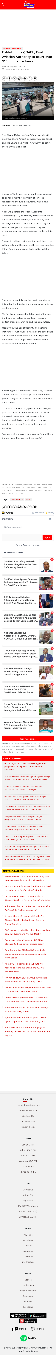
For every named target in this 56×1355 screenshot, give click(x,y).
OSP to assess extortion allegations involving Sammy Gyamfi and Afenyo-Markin (28, 932)
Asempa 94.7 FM (28, 1161)
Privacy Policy (28, 1127)
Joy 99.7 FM (28, 1144)
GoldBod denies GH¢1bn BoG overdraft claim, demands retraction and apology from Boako (25, 954)
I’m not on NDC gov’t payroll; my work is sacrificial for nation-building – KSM (26, 979)
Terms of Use (28, 1121)
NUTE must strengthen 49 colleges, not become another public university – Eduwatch (26, 849)
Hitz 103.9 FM (28, 1155)
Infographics (28, 1262)
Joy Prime (28, 1200)
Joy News (28, 1189)
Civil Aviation (17, 500)
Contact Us (28, 1116)
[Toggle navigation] (50, 5)
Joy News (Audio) (28, 1217)
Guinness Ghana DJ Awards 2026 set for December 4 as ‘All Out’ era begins (23, 789)
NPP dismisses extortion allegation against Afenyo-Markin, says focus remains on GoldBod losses (27, 779)
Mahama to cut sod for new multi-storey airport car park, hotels (26, 1009)
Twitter (28, 1245)
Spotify (31, 1338)
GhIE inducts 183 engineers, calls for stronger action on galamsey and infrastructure (25, 799)
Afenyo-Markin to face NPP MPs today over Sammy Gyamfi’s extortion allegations (27, 878)
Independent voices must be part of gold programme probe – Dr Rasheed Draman (23, 819)
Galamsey (28, 1296)
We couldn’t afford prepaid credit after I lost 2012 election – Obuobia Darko (28, 989)
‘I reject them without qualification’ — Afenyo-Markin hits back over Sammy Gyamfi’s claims (25, 920)
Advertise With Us (28, 1110)
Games (28, 1279)
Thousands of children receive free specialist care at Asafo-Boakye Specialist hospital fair (27, 809)
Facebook (28, 1240)
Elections (28, 1307)
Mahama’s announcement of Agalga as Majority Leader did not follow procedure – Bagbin (27, 1031)
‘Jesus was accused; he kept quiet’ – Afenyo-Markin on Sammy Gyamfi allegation (28, 898)
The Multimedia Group (28, 1105)
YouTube (28, 1235)
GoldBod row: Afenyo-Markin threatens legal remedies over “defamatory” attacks (28, 888)
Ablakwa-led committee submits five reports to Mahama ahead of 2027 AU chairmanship (24, 968)
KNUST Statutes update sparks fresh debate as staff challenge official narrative (26, 839)
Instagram (28, 1251)
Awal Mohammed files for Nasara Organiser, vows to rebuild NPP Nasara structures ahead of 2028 (27, 859)
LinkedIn (28, 1256)
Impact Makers (28, 1290)
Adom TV (28, 1195)
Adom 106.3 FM (28, 1150)
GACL (28, 500)
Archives (28, 1301)
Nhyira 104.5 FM (28, 1172)
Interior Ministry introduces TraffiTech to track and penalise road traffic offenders (26, 999)
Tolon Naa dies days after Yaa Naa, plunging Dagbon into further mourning (27, 908)
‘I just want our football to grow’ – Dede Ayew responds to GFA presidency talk (25, 1019)
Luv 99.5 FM (28, 1166)
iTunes (40, 1329)
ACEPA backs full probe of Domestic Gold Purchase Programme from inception (23, 829)
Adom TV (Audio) (28, 1211)
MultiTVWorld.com (28, 1206)
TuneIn (22, 1329)
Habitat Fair (28, 1285)
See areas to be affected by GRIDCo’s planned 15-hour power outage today (24, 942)
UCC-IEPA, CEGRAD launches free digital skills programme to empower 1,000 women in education (25, 768)
